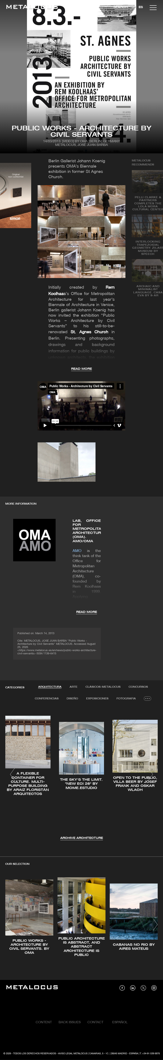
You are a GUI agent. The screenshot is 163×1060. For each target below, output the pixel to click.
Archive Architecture (81, 838)
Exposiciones (97, 698)
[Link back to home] (32, 7)
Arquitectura (50, 687)
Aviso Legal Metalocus (72, 1054)
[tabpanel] (81, 775)
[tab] (50, 687)
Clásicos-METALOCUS (103, 687)
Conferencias (47, 698)
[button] (12, 774)
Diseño (72, 698)
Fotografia (126, 698)
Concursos (138, 687)
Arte (73, 687)
